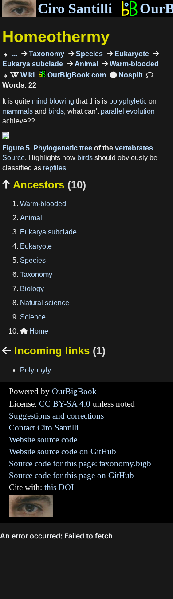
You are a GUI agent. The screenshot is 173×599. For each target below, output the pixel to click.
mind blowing (53, 101)
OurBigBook (74, 391)
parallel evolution (128, 111)
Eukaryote (131, 54)
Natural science (44, 303)
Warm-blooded (133, 64)
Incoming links (54, 351)
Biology (32, 288)
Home (34, 331)
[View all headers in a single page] (126, 75)
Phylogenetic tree (62, 148)
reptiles (54, 168)
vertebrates (134, 148)
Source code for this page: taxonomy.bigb (80, 463)
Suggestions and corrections (56, 415)
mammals (17, 111)
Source (13, 157)
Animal (85, 64)
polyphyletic (128, 101)
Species (88, 54)
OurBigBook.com (76, 75)
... (13, 54)
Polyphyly (35, 370)
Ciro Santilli (75, 8)
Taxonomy (45, 54)
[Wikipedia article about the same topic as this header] (22, 75)
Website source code (43, 439)
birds (56, 111)
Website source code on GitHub (62, 451)
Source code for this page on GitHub (71, 475)
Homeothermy (56, 36)
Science (33, 317)
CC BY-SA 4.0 (64, 403)
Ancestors (44, 185)
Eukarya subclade (48, 232)
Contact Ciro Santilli (44, 427)
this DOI (59, 487)
